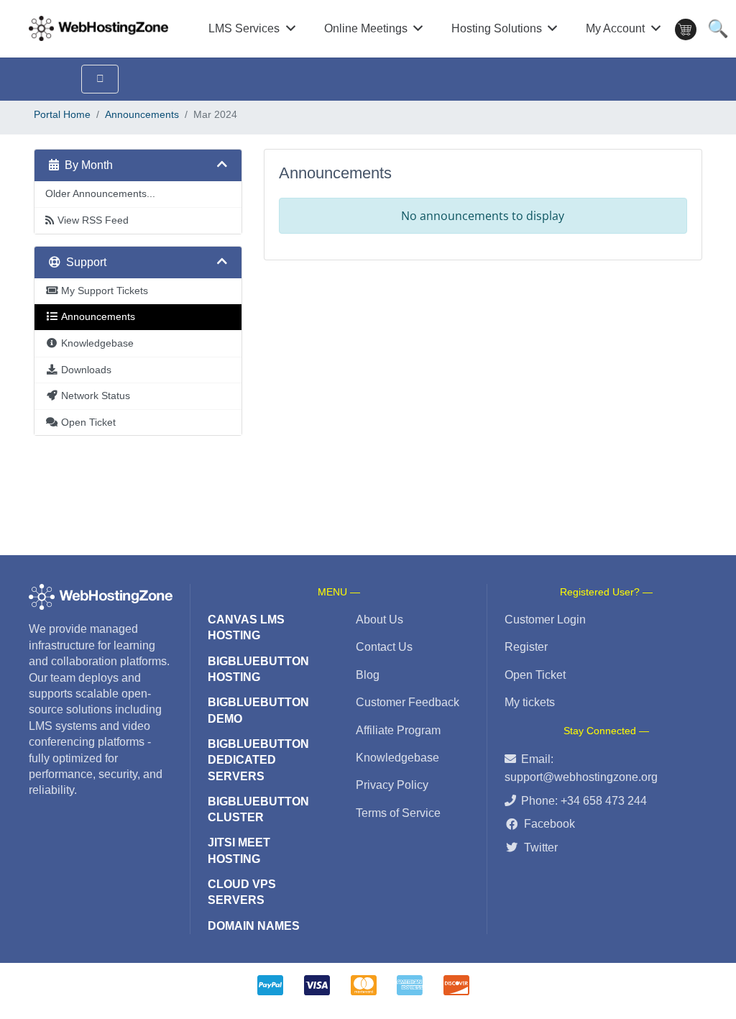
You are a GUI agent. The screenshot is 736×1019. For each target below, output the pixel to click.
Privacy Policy (392, 785)
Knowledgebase (397, 757)
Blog (368, 675)
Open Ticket (535, 675)
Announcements (142, 114)
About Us (379, 619)
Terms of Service (398, 813)
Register (526, 647)
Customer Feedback (407, 702)
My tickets (530, 702)
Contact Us (384, 647)
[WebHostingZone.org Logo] (98, 28)
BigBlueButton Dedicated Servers (258, 760)
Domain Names (254, 926)
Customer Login (545, 619)
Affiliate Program (398, 730)
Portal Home (62, 114)
